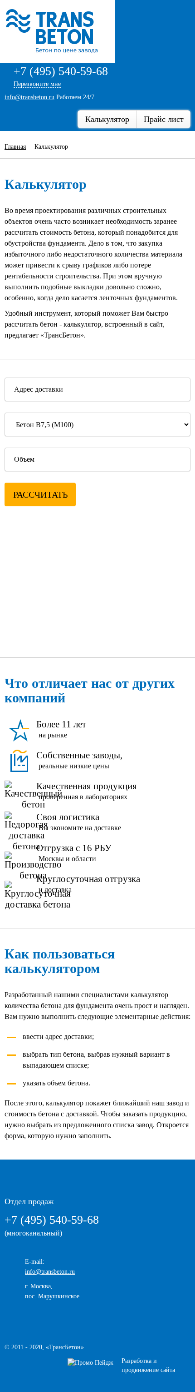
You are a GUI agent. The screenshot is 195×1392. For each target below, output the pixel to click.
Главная (15, 146)
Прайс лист (164, 119)
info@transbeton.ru (29, 97)
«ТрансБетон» (65, 1347)
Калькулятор (107, 119)
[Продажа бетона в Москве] (60, 31)
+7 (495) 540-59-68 (61, 71)
